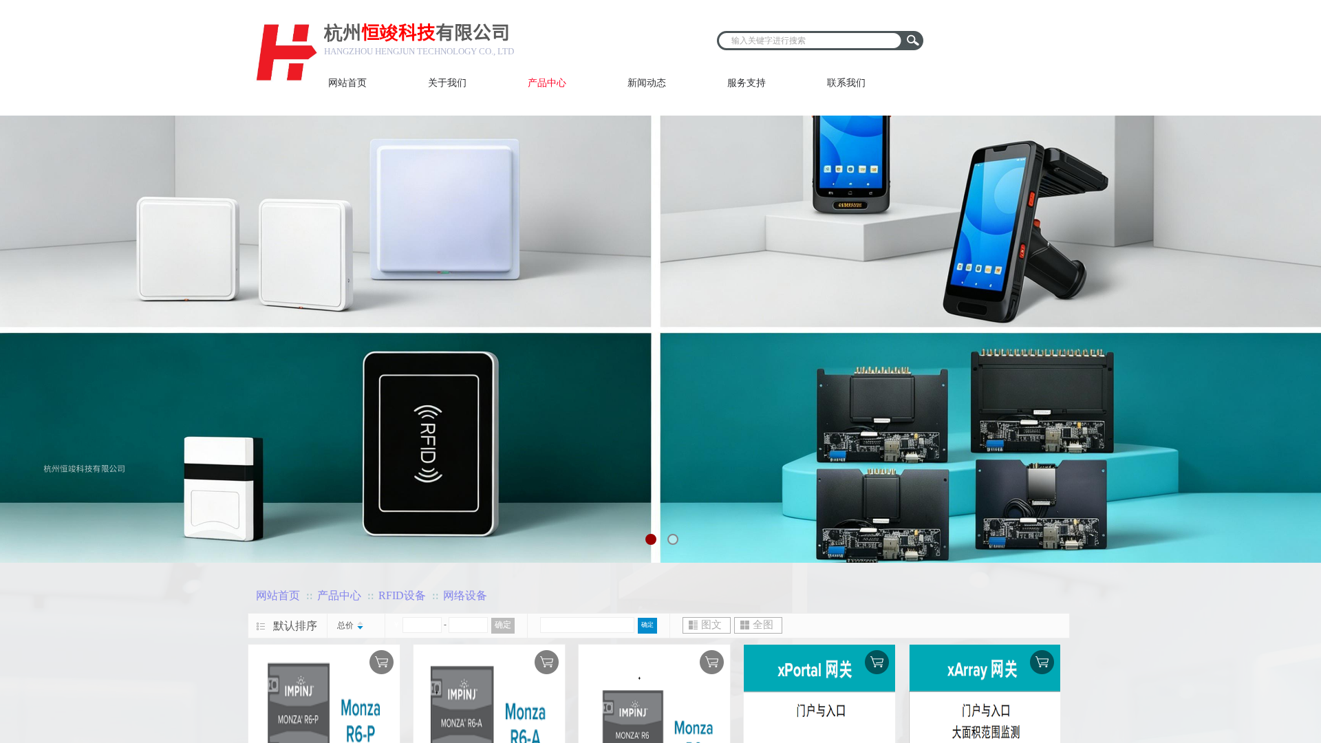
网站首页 (278, 595)
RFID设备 (402, 595)
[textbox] (811, 40)
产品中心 (339, 595)
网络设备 (465, 595)
